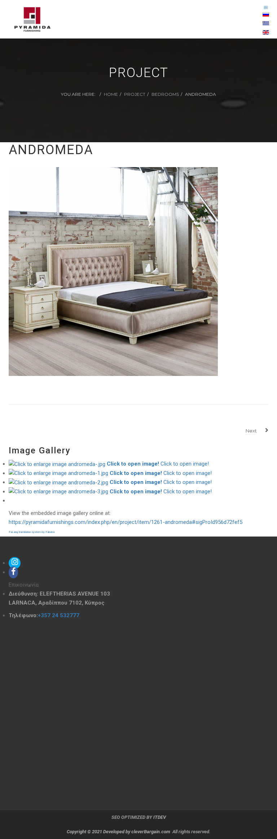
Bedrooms (165, 94)
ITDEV (159, 817)
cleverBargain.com (150, 831)
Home (111, 94)
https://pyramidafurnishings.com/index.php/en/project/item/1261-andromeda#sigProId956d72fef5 (125, 522)
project (134, 94)
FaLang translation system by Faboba (31, 532)
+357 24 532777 (58, 615)
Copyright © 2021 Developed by (99, 831)
